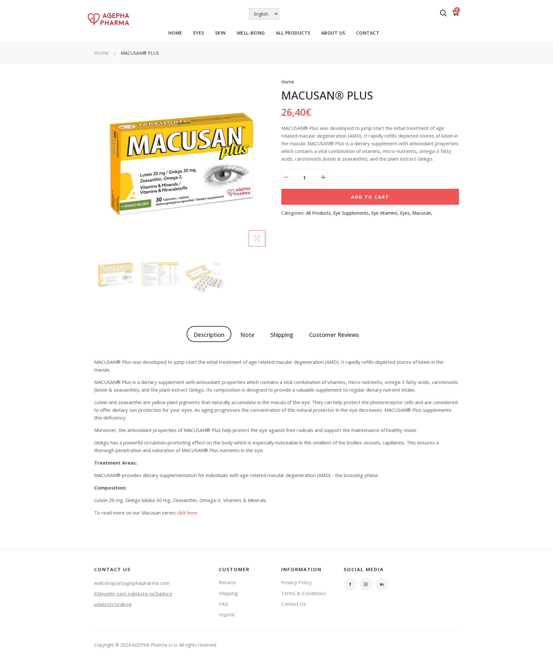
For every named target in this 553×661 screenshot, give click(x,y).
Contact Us (293, 604)
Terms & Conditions (303, 593)
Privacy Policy (296, 582)
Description (209, 334)
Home (101, 52)
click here (187, 512)
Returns (227, 582)
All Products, (319, 213)
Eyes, (406, 213)
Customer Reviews (334, 334)
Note (247, 334)
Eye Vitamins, (385, 213)
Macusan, (422, 213)
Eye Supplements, (352, 213)
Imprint (227, 615)
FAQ (223, 604)
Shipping (281, 334)
